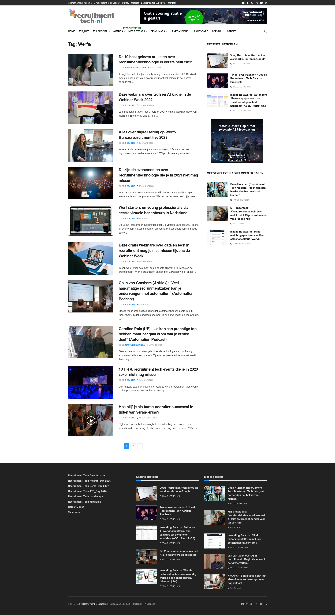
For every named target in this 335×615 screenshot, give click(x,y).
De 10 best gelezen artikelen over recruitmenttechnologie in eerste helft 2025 (155, 59)
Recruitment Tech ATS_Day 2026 (87, 491)
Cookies (135, 2)
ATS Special (100, 31)
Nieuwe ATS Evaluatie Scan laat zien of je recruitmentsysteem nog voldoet (247, 579)
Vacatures (74, 512)
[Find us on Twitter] (252, 3)
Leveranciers (179, 31)
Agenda (216, 31)
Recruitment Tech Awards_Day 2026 (89, 480)
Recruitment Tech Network (95, 603)
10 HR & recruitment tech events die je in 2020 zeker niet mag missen (158, 371)
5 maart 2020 (155, 344)
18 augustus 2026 (241, 243)
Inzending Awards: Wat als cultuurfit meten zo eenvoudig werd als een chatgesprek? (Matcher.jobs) (178, 575)
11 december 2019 (147, 417)
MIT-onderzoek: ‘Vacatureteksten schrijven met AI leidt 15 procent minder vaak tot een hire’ (248, 213)
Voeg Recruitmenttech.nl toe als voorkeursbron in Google (247, 57)
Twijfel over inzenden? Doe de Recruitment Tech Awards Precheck (248, 78)
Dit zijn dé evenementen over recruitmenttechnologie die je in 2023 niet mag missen (158, 175)
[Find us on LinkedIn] (243, 3)
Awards (119, 30)
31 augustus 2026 (170, 496)
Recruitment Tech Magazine (84, 501)
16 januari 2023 (146, 186)
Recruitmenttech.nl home (80, 2)
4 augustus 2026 (240, 199)
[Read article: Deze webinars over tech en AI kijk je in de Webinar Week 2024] (90, 107)
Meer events (136, 31)
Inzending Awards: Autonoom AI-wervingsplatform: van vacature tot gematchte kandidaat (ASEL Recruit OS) (248, 100)
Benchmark (158, 31)
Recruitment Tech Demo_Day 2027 (88, 486)
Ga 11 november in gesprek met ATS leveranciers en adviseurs (179, 553)
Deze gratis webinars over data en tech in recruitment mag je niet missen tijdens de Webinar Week (154, 250)
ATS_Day (84, 31)
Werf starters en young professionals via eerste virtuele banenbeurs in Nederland (153, 209)
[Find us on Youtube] (261, 3)
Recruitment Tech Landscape (85, 496)
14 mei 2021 (144, 218)
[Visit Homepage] (92, 16)
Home (71, 31)
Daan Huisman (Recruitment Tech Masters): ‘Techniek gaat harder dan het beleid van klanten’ (248, 189)
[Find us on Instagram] (257, 3)
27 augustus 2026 (170, 543)
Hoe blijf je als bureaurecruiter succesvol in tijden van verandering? (156, 409)
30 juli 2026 (238, 223)
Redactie (130, 105)
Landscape (201, 31)
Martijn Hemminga (135, 345)
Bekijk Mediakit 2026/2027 (153, 2)
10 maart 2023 (145, 142)
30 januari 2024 (146, 105)
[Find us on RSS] (266, 3)
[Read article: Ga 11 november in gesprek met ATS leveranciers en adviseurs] (146, 556)
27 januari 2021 (146, 261)
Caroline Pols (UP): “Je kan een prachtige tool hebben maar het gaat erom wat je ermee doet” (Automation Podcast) (158, 334)
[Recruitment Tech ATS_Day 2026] (203, 15)
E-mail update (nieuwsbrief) (107, 2)
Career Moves (76, 507)
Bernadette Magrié (135, 67)
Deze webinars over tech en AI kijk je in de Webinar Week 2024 (155, 96)
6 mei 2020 (143, 304)
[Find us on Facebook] (247, 3)
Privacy (125, 2)
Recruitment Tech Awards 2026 (86, 475)
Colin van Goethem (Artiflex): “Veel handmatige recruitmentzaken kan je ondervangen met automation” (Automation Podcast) (156, 290)
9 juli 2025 (155, 67)
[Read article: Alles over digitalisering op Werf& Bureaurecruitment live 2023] (90, 145)
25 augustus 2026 (238, 567)
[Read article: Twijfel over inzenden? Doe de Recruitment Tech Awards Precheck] (217, 80)
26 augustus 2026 (170, 586)
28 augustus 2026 (170, 519)
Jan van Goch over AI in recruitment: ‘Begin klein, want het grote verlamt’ (246, 559)
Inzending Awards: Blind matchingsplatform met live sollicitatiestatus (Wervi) (246, 235)
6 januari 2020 (145, 379)
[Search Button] (265, 31)
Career (231, 31)
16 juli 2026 (235, 587)
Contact (172, 2)
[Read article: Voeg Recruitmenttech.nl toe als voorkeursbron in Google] (217, 60)
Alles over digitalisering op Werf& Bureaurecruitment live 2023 (147, 134)
